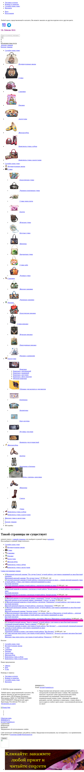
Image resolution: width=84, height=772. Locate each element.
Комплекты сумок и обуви (28, 146)
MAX (13, 30)
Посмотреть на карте (8, 704)
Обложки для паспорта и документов (33, 389)
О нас (7, 669)
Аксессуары (23, 119)
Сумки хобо (24, 265)
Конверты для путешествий (29, 442)
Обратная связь (6, 718)
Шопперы (23, 244)
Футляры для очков (26, 432)
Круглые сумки (25, 233)
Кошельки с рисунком (20, 375)
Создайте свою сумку (12, 6)
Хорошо (4, 738)
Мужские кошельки (20, 378)
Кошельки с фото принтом (22, 377)
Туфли (22, 509)
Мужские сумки (25, 222)
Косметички (24, 410)
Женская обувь (24, 133)
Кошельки (23, 369)
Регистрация (9, 13)
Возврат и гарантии (12, 4)
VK (2, 30)
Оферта (7, 665)
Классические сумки (27, 180)
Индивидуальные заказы (27, 64)
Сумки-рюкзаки (22, 324)
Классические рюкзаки (28, 313)
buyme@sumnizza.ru (46, 687)
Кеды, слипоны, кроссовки (32, 477)
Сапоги (22, 498)
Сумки (21, 78)
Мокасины (23, 488)
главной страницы (19, 539)
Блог (6, 667)
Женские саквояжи (26, 289)
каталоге (51, 539)
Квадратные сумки (26, 254)
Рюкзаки (22, 105)
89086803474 (5, 720)
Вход (6, 11)
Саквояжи (22, 91)
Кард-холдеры (25, 421)
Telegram (7, 30)
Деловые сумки (25, 275)
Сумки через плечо (26, 201)
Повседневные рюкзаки (28, 345)
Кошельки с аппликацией (22, 371)
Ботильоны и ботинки (27, 466)
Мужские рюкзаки (26, 334)
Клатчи (22, 212)
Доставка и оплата (11, 2)
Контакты (8, 8)
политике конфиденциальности (21, 734)
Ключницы (23, 400)
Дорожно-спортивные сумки (30, 190)
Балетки (22, 456)
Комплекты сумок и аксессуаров (30, 160)
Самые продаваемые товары (11, 571)
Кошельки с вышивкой (21, 373)
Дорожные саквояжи (27, 300)
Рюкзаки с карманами (27, 356)
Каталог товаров (7, 45)
